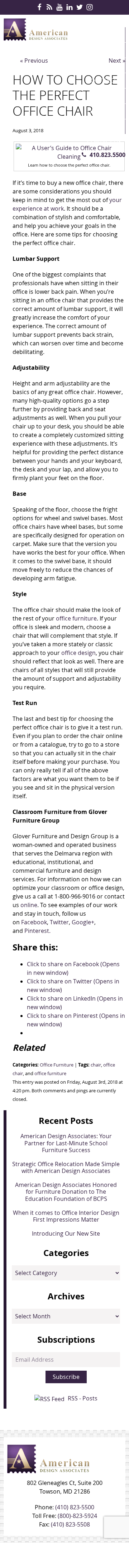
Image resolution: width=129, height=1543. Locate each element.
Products (102, 50)
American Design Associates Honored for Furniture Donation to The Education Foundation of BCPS (66, 1191)
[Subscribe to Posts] (50, 1398)
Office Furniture (56, 1065)
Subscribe (66, 1377)
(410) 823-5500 (74, 1507)
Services (99, 65)
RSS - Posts (82, 1398)
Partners (101, 96)
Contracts (103, 81)
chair (96, 1065)
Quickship (102, 111)
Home (95, 35)
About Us (101, 127)
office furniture (50, 1073)
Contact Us (104, 142)
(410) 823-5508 (70, 1524)
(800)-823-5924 (77, 1516)
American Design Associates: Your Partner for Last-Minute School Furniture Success (66, 1143)
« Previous (34, 60)
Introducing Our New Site (66, 1233)
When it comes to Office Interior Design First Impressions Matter (66, 1216)
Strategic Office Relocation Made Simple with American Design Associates (66, 1167)
